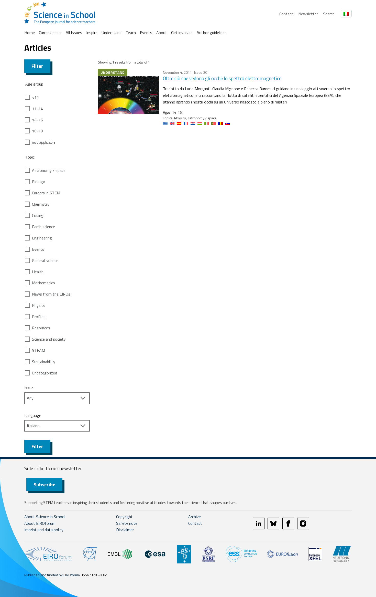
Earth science (43, 227)
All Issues (74, 32)
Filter (37, 66)
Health (37, 272)
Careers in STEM (46, 193)
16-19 (37, 131)
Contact (286, 14)
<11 (35, 97)
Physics (38, 305)
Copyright (124, 517)
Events (146, 32)
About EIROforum (40, 523)
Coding (37, 215)
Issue (29, 388)
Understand (111, 32)
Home (29, 32)
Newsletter (308, 14)
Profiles (39, 316)
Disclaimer (125, 530)
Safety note (126, 523)
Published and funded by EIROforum (52, 575)
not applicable (44, 142)
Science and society (49, 339)
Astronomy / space (48, 170)
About (161, 32)
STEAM (38, 350)
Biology (38, 182)
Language (32, 415)
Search (329, 14)
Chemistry (40, 204)
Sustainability (43, 362)
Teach (131, 32)
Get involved (182, 32)
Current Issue (50, 32)
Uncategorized (44, 373)
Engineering (42, 238)
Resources (41, 328)
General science (45, 260)
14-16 (37, 120)
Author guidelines (212, 32)
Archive (194, 517)
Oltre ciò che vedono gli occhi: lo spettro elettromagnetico (222, 78)
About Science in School (44, 517)
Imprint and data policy (43, 530)
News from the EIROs (51, 294)
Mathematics (43, 283)
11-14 (37, 109)
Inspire (91, 32)
